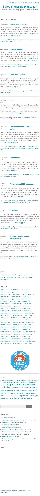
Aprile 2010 (25, 327)
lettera (2, 390)
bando (11, 380)
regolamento (24, 396)
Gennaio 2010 (26, 329)
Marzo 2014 (24, 292)
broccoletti (3, 382)
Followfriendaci (16, 49)
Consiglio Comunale (5, 275)
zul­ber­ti (24, 66)
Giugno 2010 (3, 327)
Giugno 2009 (3, 336)
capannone (16, 382)
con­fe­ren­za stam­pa (20, 227)
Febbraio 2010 (15, 329)
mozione (20, 390)
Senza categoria (11, 277)
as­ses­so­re (18, 256)
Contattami (36, 2)
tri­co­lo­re (27, 202)
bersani (25, 380)
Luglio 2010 (27, 324)
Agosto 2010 (16, 324)
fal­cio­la (33, 91)
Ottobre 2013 (4, 296)
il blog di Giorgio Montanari (20, 6)
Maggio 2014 (14, 292)
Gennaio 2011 (26, 320)
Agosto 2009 (16, 334)
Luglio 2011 (27, 315)
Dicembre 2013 (16, 294)
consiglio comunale (15, 384)
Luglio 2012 (26, 306)
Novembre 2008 (17, 341)
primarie (3, 396)
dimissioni (30, 385)
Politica (31, 275)
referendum (16, 396)
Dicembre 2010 (4, 322)
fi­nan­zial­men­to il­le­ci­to (28, 117)
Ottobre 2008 (29, 341)
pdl (1, 393)
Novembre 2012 (16, 303)
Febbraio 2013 (14, 301)
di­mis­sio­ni (28, 91)
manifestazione (12, 390)
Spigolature (20, 277)
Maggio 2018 (14, 289)
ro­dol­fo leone (7, 92)
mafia (1, 202)
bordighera (36, 380)
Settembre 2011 (4, 315)
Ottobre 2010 (29, 322)
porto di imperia (18, 393)
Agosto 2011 (16, 315)
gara (9, 387)
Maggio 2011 (14, 317)
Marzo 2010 (3, 329)
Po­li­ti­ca (10, 39)
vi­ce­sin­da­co (11, 119)
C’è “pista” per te (6, 424)
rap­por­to (14, 202)
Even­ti (9, 200)
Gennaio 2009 (26, 338)
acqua (2, 380)
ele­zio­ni (17, 39)
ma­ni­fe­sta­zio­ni (4, 258)
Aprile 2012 (25, 308)
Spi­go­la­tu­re (11, 64)
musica (26, 390)
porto (1, 92)
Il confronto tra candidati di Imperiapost (13, 431)
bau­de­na (23, 256)
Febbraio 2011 (15, 320)
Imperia (20, 275)
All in (12, 100)
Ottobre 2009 (29, 331)
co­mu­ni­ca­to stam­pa (21, 146)
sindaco (5, 398)
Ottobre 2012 (27, 303)
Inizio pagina (4, 492)
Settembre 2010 (4, 324)
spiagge (11, 398)
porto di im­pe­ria (34, 39)
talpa (24, 398)
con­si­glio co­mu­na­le (31, 227)
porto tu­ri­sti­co (4, 41)
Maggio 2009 (14, 336)
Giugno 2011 (3, 317)
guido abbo (23, 39)
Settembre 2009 (4, 334)
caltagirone (9, 382)
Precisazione (15, 158)
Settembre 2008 (4, 343)
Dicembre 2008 (4, 341)
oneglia (31, 390)
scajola (35, 396)
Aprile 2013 (25, 299)
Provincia (2, 277)
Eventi (14, 275)
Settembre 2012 (4, 306)
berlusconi (18, 380)
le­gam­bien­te (35, 200)
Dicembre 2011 (4, 313)
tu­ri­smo (24, 258)
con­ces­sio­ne (30, 146)
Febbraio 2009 (15, 338)
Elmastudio (29, 490)
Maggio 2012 (14, 308)
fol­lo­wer (36, 64)
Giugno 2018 (3, 289)
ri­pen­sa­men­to (12, 258)
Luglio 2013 (26, 296)
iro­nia (2, 66)
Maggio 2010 (14, 327)
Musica (26, 275)
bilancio (30, 380)
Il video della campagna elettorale (11, 434)
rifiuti (31, 396)
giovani (13, 387)
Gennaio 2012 (26, 310)
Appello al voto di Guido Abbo (10, 422)
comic (31, 64)
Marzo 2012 (3, 310)
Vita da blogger (4, 279)
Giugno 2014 (3, 292)
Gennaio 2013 (26, 301)
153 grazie (4, 417)
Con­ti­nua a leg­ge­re (16, 35)
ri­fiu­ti (18, 202)
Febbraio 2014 (4, 294)
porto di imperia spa (31, 393)
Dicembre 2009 (4, 331)
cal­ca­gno (18, 91)
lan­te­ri (28, 39)
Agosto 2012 (16, 306)
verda (30, 398)
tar (27, 398)
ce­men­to (21, 200)
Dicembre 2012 (4, 303)
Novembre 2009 (17, 331)
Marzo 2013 (3, 301)
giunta (27, 387)
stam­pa (8, 176)
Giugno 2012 (3, 308)
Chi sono (8, 2)
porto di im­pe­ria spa (28, 148)
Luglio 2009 (26, 334)
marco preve (3, 119)
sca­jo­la (10, 41)
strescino (18, 398)
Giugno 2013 (3, 299)
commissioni (23, 382)
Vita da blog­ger (18, 64)
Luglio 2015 (24, 289)
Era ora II (14, 210)
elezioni (4, 387)
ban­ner (28, 64)
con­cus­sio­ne (19, 117)
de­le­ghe (23, 91)
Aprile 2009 (25, 336)
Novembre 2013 (27, 294)
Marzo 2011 (3, 320)
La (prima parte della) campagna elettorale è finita (15, 420)
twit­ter (19, 66)
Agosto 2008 (16, 343)
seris (1, 398)
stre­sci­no (15, 66)
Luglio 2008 (27, 343)
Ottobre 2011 (28, 313)
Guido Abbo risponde (7, 436)
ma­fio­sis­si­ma (7, 202)
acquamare (7, 380)
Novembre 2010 (17, 322)
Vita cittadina (28, 277)
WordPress (14, 490)
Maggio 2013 (14, 299)
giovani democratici (20, 387)
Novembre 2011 (17, 313)
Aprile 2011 (25, 317)
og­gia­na (10, 66)
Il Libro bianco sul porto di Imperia (22, 2)
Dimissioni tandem (17, 74)
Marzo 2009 (3, 338)
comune (28, 382)
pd (35, 390)
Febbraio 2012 (15, 310)
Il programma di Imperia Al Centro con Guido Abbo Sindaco (18, 439)
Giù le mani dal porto (18, 24)
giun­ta (32, 256)
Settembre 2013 (15, 296)
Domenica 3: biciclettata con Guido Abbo (13, 429)
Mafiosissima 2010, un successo (23, 184)
